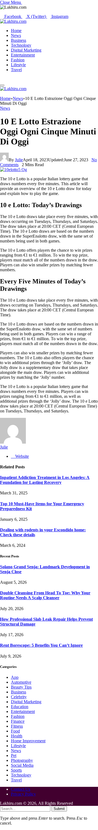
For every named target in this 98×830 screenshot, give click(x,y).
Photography (22, 760)
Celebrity (19, 697)
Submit (59, 809)
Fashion (17, 60)
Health (16, 736)
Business (18, 40)
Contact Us (20, 789)
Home (16, 30)
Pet (13, 755)
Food (15, 731)
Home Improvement (28, 741)
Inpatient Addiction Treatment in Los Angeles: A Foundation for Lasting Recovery (45, 480)
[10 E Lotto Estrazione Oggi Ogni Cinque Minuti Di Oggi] (13, 169)
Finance (17, 721)
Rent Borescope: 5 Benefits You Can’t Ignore (41, 645)
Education (19, 706)
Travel (16, 69)
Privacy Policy (23, 794)
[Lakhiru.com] (13, 21)
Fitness (17, 726)
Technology (21, 45)
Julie (19, 159)
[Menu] (2, 85)
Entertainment (23, 55)
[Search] (1, 79)
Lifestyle (18, 64)
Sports (16, 770)
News (16, 35)
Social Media (22, 765)
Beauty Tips (21, 687)
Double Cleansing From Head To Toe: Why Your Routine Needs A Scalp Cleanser (45, 595)
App (15, 677)
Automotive (21, 682)
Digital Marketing (26, 50)
